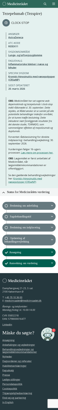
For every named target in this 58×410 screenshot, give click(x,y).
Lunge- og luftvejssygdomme (25, 55)
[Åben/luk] (52, 205)
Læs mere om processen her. (37, 152)
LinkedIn (7, 324)
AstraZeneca (15, 37)
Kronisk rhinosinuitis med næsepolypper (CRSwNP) (25, 180)
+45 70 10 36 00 (13, 297)
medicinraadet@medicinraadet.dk (23, 300)
